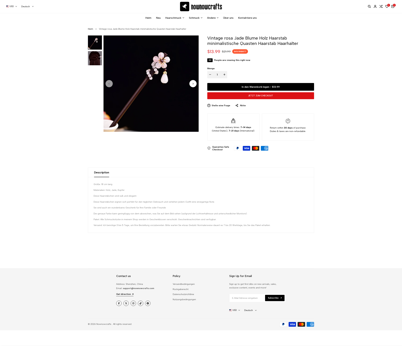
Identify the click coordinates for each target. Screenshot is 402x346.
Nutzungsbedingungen (184, 299)
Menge (211, 68)
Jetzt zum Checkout (260, 95)
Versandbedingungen (184, 284)
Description (101, 172)
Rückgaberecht (180, 289)
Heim (90, 29)
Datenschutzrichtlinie (183, 294)
